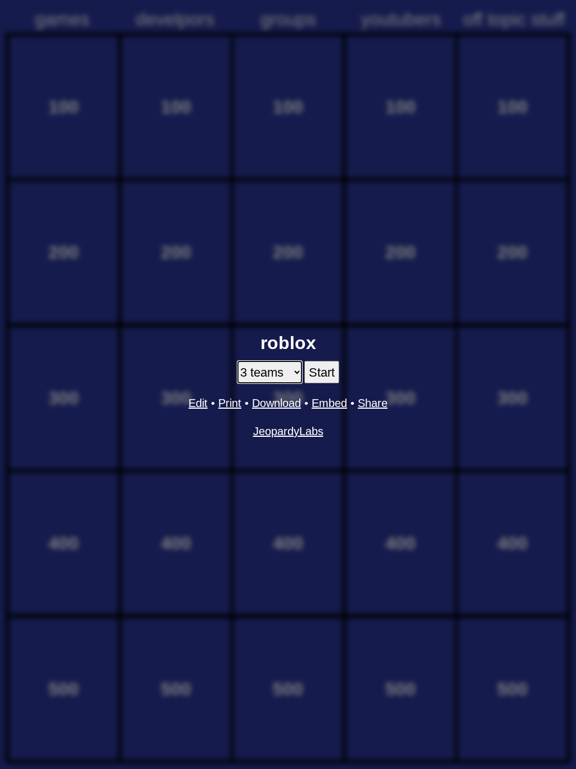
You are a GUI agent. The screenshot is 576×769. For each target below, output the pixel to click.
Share (373, 403)
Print (229, 403)
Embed (329, 403)
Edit (198, 403)
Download (276, 403)
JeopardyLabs (288, 431)
